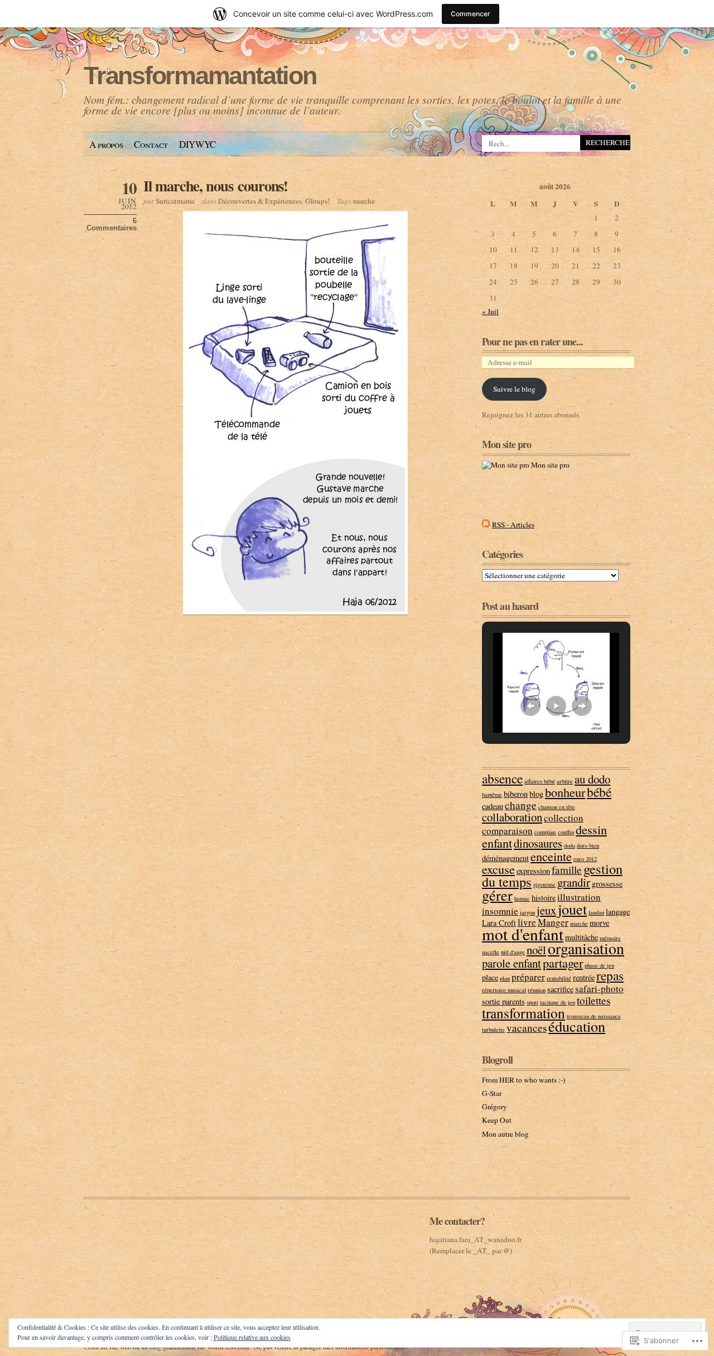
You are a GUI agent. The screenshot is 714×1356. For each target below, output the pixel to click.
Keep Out (497, 1120)
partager (563, 962)
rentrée (584, 977)
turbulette (493, 1029)
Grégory (494, 1107)
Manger (553, 922)
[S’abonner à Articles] (486, 525)
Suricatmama (175, 201)
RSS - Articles (513, 525)
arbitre (565, 781)
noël (536, 950)
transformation (523, 1012)
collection (563, 817)
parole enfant (511, 963)
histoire (544, 897)
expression (533, 870)
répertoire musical (504, 990)
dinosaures (538, 843)
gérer (497, 895)
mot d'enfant (522, 934)
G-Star (491, 1093)
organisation (586, 948)
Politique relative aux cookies (252, 1337)
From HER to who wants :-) (523, 1080)
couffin (566, 832)
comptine (545, 832)
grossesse (607, 883)
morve (599, 922)
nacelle (490, 952)
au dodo (592, 779)
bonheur (565, 791)
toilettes (593, 1000)
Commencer (470, 13)
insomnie (500, 911)
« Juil (490, 311)
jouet (572, 909)
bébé (599, 792)
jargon (527, 912)
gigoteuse (544, 884)
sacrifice (560, 989)
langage (618, 911)
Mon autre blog (505, 1134)
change (521, 805)
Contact (151, 144)
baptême (492, 795)
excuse (498, 868)
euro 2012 (585, 859)
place (490, 977)
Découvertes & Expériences (260, 201)
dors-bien (588, 845)
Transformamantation (200, 75)
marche (364, 201)
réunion (537, 990)
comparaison (507, 830)
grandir (573, 882)
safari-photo (599, 988)
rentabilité (559, 978)
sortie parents (503, 1001)
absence (502, 778)
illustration (579, 897)
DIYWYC (197, 144)
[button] (530, 706)
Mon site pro (549, 465)
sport (532, 1002)
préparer (528, 976)
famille (567, 870)
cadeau (492, 806)
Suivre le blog (514, 389)
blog (536, 793)
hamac (522, 898)
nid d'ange (513, 952)
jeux (546, 910)
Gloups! (317, 201)
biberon (516, 793)
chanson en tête (556, 807)
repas (610, 975)
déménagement (505, 858)
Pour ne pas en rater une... (532, 341)
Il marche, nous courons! (215, 185)
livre (527, 922)
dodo (569, 845)
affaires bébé (539, 781)
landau (596, 912)
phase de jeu (599, 965)
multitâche (581, 937)
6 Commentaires (111, 224)
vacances (526, 1028)
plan (505, 978)
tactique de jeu (557, 1002)
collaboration (512, 817)
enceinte (551, 856)
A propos (106, 144)
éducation (576, 1026)
